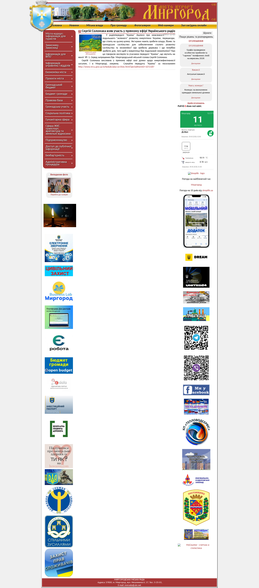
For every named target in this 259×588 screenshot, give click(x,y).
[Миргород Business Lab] (59, 301)
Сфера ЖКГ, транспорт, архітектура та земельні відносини (58, 130)
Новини (74, 25)
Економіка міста (56, 72)
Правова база (54, 100)
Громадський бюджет (54, 86)
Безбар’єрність (55, 155)
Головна (57, 25)
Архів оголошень (195, 103)
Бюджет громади (56, 93)
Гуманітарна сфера (57, 119)
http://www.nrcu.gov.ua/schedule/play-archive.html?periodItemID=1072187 (116, 67)
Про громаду (119, 25)
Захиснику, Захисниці (52, 46)
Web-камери (166, 25)
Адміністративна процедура (56, 163)
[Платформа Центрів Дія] (59, 328)
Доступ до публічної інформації (58, 147)
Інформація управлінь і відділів (58, 64)
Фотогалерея (142, 25)
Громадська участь (57, 106)
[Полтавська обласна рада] (196, 525)
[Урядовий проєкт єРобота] (59, 353)
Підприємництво (56, 140)
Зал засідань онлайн (194, 25)
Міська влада (95, 25)
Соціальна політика (58, 113)
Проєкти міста (55, 78)
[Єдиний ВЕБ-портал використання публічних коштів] (59, 391)
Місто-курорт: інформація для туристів (56, 36)
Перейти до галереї (59, 195)
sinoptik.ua (207, 190)
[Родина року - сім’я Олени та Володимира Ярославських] (59, 185)
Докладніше (195, 64)
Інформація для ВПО (56, 55)
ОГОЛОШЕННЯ (196, 41)
